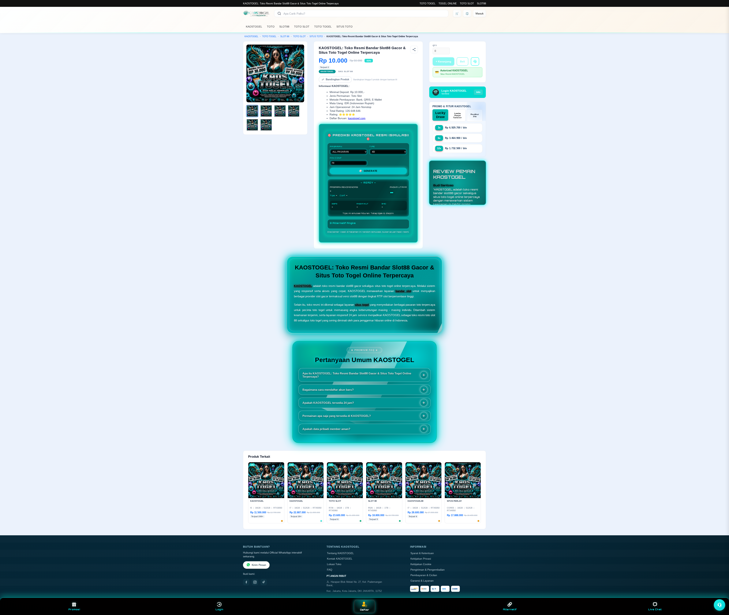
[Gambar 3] (280, 111)
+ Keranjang (443, 61)
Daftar (364, 609)
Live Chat (655, 609)
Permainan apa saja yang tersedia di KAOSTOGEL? (336, 415)
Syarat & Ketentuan (422, 553)
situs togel (362, 304)
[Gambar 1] (252, 111)
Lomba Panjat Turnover (457, 115)
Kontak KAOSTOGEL (339, 558)
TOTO (271, 26)
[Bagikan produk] (414, 49)
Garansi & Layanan (422, 580)
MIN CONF (336, 158)
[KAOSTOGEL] (256, 13)
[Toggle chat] (719, 605)
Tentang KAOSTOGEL (340, 553)
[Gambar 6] (266, 125)
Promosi (74, 609)
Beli (462, 61)
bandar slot (403, 291)
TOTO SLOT (467, 3)
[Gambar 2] (266, 111)
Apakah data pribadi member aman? (326, 429)
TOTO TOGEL (428, 3)
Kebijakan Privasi (420, 558)
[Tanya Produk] (475, 61)
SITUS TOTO (344, 26)
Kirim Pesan (259, 565)
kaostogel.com (356, 118)
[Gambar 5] (252, 125)
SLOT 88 (284, 36)
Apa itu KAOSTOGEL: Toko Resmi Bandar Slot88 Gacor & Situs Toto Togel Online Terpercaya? (356, 375)
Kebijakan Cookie (420, 564)
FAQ (329, 569)
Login (219, 609)
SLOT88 (481, 3)
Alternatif (510, 609)
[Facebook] (246, 582)
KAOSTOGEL (254, 26)
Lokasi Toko (334, 564)
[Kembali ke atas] (720, 595)
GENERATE (368, 171)
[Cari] (279, 13)
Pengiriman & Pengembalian (427, 569)
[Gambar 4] (294, 111)
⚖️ (467, 13)
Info (478, 92)
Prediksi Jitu (475, 115)
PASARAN (336, 146)
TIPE (372, 146)
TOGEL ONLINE (448, 3)
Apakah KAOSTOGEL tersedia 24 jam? (328, 402)
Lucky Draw (440, 115)
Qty (435, 45)
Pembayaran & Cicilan (423, 575)
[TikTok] (263, 582)
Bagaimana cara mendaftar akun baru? (328, 389)
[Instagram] (255, 582)
